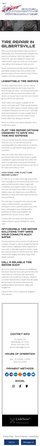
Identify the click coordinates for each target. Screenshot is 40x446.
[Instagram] (13, 387)
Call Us (12, 442)
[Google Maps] (27, 387)
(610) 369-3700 (23, 344)
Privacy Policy (8, 436)
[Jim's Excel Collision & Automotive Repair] (20, 9)
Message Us (28, 442)
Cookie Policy (33, 436)
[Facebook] (20, 387)
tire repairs (27, 59)
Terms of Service (20, 436)
